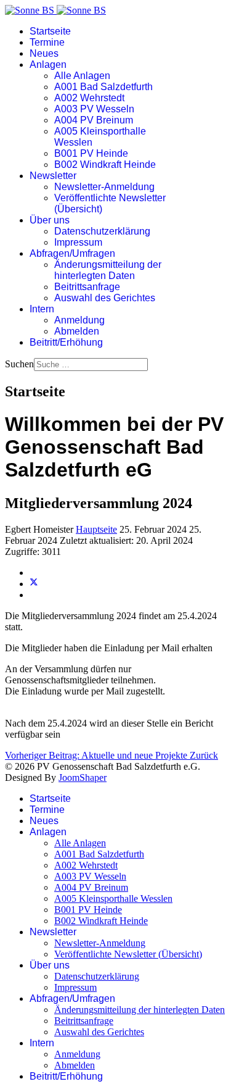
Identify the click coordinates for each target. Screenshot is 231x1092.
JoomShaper (83, 777)
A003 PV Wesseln (94, 109)
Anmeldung (79, 320)
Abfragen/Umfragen (72, 253)
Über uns (50, 220)
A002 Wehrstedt (89, 98)
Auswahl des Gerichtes (104, 298)
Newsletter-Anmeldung (104, 186)
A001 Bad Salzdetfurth (103, 86)
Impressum (78, 242)
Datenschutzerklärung (102, 231)
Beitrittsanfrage (87, 286)
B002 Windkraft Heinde (105, 164)
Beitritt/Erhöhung (66, 342)
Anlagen (48, 64)
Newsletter (53, 175)
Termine (47, 42)
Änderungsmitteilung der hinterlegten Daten (107, 270)
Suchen (19, 364)
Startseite (50, 31)
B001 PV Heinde (91, 153)
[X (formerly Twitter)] (34, 583)
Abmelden (76, 331)
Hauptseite (96, 529)
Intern (42, 309)
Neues (44, 53)
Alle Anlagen (82, 75)
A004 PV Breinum (93, 120)
